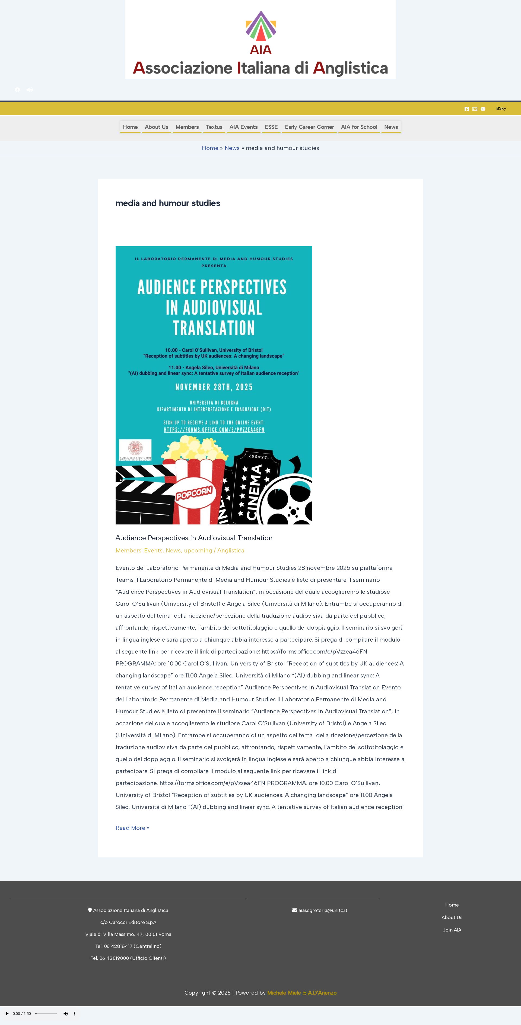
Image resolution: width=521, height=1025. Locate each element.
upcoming (198, 550)
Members (187, 127)
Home (130, 127)
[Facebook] (466, 109)
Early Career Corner (309, 127)
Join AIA (452, 930)
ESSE (271, 127)
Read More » (133, 827)
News (391, 127)
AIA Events (244, 127)
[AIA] (483, 109)
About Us (157, 127)
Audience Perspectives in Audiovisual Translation (194, 537)
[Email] (474, 109)
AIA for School (359, 127)
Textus (214, 127)
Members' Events (139, 550)
